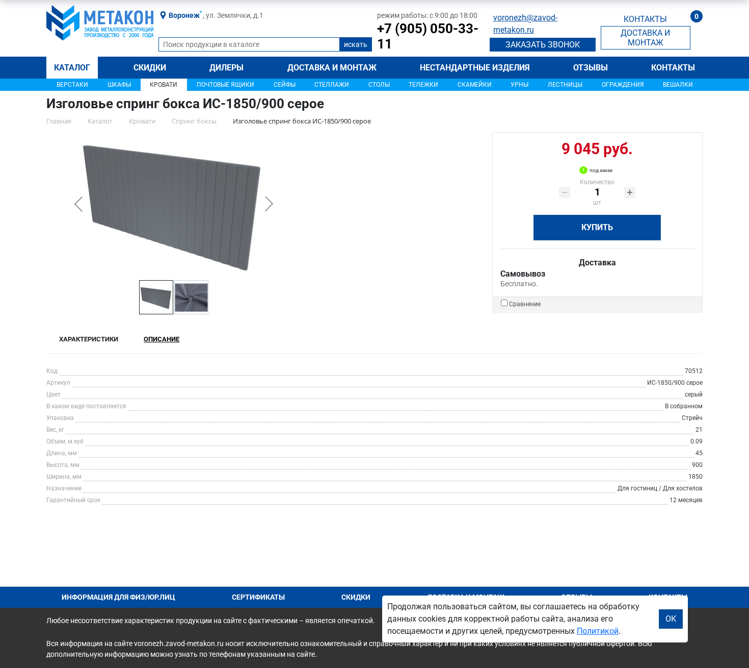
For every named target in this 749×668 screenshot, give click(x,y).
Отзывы (590, 67)
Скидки (149, 67)
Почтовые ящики (225, 84)
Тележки (423, 84)
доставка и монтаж (645, 37)
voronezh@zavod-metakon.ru (525, 24)
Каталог (72, 67)
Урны (519, 84)
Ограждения (623, 84)
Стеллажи (331, 84)
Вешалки (678, 84)
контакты (645, 19)
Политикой (598, 631)
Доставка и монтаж (332, 67)
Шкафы (119, 84)
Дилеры (226, 67)
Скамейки (475, 84)
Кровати (163, 84)
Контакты (673, 67)
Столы (379, 84)
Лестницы (565, 84)
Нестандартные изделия (475, 67)
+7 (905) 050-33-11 (427, 36)
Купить (597, 227)
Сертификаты (258, 597)
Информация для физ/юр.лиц (118, 597)
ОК (670, 619)
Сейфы (285, 84)
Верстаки (72, 84)
